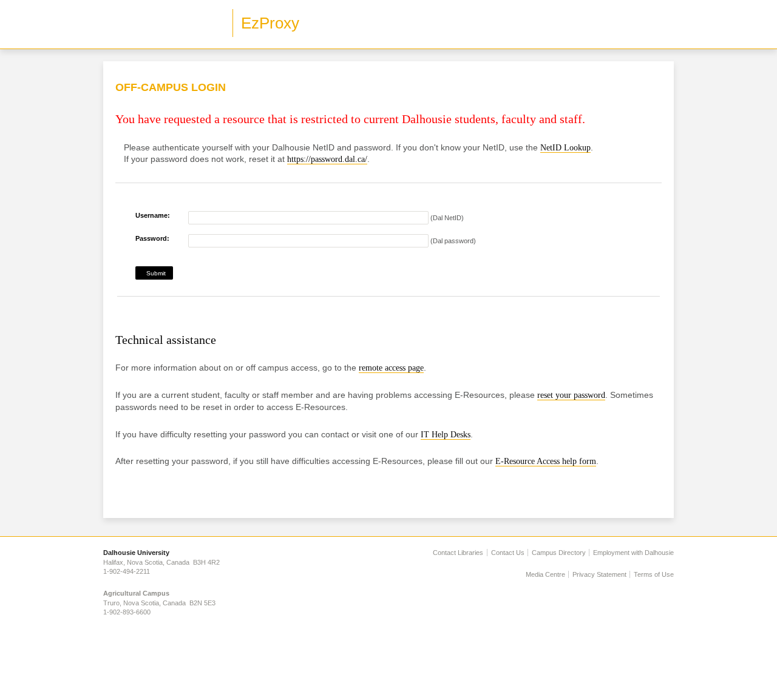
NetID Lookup (565, 147)
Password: (152, 238)
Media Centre (545, 574)
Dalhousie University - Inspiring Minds (164, 24)
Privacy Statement (599, 574)
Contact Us (507, 552)
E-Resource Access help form (545, 461)
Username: (152, 215)
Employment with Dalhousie (633, 552)
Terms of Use (654, 574)
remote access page (391, 367)
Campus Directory (559, 552)
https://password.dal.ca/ (327, 159)
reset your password (571, 395)
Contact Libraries (458, 552)
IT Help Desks (445, 434)
